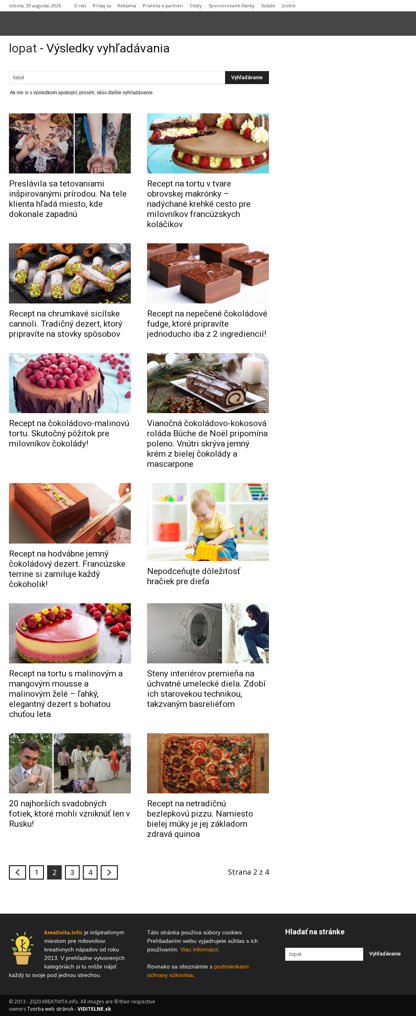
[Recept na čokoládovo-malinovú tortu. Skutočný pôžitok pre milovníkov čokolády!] (70, 383)
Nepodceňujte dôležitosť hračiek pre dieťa (193, 576)
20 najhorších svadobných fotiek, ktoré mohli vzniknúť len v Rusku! (69, 814)
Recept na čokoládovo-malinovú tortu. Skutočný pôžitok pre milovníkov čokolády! (69, 433)
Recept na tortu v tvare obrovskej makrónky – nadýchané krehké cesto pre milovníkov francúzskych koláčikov (199, 204)
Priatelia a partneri (163, 5)
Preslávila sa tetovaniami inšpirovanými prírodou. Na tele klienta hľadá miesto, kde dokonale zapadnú (68, 199)
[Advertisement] (346, 166)
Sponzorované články (231, 5)
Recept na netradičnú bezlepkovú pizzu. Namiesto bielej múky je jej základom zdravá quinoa (200, 819)
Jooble (289, 5)
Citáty (196, 5)
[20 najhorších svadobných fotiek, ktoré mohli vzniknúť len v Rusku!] (70, 763)
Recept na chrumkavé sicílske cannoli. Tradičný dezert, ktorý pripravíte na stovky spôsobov (65, 324)
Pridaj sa (102, 5)
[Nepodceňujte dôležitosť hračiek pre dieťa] (208, 522)
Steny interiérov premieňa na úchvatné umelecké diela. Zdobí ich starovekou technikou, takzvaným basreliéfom (206, 689)
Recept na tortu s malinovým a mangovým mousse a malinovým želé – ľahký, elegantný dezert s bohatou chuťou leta (66, 694)
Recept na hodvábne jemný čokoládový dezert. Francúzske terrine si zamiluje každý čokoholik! (67, 569)
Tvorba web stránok (50, 1008)
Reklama (126, 5)
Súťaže (268, 5)
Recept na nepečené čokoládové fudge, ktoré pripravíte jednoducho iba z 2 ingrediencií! (207, 324)
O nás (80, 5)
